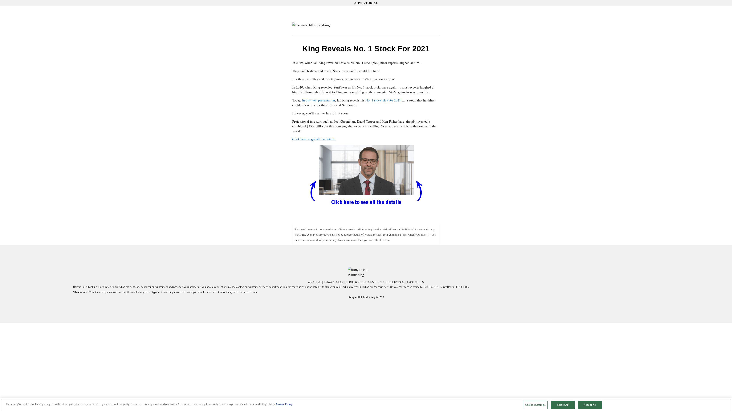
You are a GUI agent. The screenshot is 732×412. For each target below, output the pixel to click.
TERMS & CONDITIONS (360, 282)
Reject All (563, 404)
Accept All (590, 404)
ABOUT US (314, 282)
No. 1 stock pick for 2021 (383, 100)
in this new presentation (318, 100)
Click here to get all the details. (314, 139)
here (386, 286)
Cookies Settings (535, 404)
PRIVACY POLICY (333, 282)
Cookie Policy (284, 404)
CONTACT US (415, 282)
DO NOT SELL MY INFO (390, 282)
